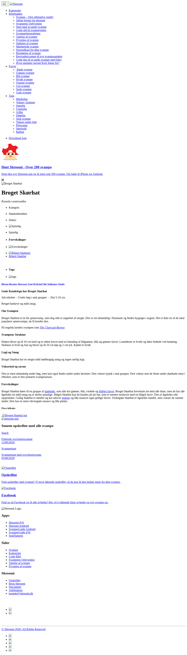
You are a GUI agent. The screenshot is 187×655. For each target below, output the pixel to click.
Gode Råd (15, 556)
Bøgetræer (22, 284)
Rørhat (20, 131)
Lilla (45, 284)
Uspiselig (21, 108)
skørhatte (50, 391)
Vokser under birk (26, 122)
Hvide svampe (24, 79)
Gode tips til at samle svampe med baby (39, 59)
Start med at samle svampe (31, 26)
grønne (66, 397)
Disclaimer (15, 586)
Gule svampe (23, 92)
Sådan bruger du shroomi (30, 20)
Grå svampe (23, 86)
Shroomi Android (19, 525)
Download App (18, 138)
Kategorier (15, 10)
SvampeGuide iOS (19, 532)
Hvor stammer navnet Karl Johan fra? (37, 63)
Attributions (15, 590)
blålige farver (106, 391)
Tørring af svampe (26, 36)
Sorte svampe (24, 89)
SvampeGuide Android (22, 529)
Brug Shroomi (17, 583)
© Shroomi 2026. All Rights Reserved (23, 629)
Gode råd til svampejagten (31, 30)
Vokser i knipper (25, 102)
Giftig (19, 112)
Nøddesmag (52, 284)
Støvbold (21, 128)
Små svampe (23, 118)
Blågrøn (5, 284)
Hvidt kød (37, 284)
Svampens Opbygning (29, 23)
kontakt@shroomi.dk (21, 593)
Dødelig (20, 115)
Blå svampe (23, 76)
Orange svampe (25, 82)
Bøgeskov (13, 284)
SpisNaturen (16, 535)
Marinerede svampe (27, 46)
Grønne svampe (25, 72)
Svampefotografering (28, 33)
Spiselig (20, 105)
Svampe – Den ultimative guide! (34, 17)
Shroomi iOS (16, 522)
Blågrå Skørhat (17, 256)
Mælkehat (22, 99)
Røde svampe (24, 69)
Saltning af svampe (27, 43)
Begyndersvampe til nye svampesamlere (39, 56)
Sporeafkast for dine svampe (32, 49)
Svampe (13, 549)
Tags (11, 95)
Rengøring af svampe (28, 53)
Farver (12, 66)
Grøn (30, 284)
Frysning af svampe (27, 40)
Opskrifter (14, 580)
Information (15, 13)
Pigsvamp (21, 125)
